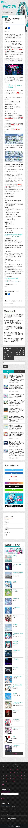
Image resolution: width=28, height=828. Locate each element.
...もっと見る (14, 753)
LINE (14, 489)
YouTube (14, 476)
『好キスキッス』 (17, 728)
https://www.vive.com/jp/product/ (12, 281)
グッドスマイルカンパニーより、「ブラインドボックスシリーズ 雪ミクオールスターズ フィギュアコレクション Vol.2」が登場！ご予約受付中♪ (16, 453)
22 (6, 778)
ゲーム (15, 300)
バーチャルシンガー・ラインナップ (9, 811)
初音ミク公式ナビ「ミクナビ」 (14, 492)
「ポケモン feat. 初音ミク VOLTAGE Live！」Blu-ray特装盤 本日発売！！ (16, 410)
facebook (14, 473)
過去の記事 (7, 532)
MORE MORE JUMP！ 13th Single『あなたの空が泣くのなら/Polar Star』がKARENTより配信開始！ (13, 322)
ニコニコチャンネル (14, 479)
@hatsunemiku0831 (14, 486)
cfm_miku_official (14, 483)
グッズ (6, 524)
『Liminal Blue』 (16, 607)
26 (21, 778)
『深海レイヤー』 (17, 650)
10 (14, 772)
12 (21, 772)
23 (10, 778)
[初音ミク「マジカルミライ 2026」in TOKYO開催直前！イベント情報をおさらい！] (6, 426)
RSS (3, 798)
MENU (5, 2)
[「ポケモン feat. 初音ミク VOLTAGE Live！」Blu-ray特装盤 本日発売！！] (6, 410)
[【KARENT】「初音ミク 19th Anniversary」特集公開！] (6, 396)
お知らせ (7, 522)
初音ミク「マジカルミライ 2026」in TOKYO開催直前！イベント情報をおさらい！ (16, 427)
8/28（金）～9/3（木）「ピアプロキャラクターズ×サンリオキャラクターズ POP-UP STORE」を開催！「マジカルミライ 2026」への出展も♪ (16, 377)
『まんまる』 (16, 667)
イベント (7, 519)
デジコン (5, 16)
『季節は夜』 (16, 659)
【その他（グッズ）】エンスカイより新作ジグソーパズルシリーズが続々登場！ (16, 443)
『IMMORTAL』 (16, 745)
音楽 (6, 534)
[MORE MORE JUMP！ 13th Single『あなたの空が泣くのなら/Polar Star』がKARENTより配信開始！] (6, 417)
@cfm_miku (14, 469)
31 (14, 781)
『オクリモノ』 (16, 598)
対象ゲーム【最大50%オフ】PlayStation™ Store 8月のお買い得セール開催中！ (13, 334)
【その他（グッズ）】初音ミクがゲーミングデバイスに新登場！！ (8, 353)
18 (17, 775)
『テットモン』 (16, 719)
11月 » (3, 784)
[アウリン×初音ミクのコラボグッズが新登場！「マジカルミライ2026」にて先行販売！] (6, 402)
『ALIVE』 (15, 693)
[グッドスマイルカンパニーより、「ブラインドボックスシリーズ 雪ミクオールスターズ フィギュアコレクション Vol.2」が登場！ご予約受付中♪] (6, 451)
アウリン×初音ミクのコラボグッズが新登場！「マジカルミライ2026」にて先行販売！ (16, 402)
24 (14, 778)
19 (21, 775)
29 (6, 781)
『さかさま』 (16, 615)
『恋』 (14, 736)
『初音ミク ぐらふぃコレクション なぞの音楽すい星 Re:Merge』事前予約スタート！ (13, 316)
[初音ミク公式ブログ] (9, 7)
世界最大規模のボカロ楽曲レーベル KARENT (11, 809)
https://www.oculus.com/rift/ (11, 278)
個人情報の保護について (7, 814)
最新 (8, 371)
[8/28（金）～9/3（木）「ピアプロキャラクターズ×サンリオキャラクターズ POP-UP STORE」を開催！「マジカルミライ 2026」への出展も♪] (6, 376)
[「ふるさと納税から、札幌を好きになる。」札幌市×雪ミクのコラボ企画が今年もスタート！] (6, 434)
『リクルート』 (16, 710)
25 (17, 778)
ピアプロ (7, 529)
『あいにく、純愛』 (17, 564)
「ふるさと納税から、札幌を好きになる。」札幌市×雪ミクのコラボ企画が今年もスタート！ (16, 435)
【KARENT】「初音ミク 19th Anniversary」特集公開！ (16, 395)
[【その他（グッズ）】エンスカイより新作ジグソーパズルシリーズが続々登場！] (6, 443)
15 (6, 775)
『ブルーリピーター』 (18, 676)
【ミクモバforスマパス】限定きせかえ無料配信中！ (20, 351)
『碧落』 (15, 581)
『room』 (15, 555)
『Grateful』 (15, 624)
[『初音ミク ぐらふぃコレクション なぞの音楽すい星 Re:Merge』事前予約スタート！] (6, 387)
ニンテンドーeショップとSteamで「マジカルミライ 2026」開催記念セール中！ (13, 328)
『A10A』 (15, 590)
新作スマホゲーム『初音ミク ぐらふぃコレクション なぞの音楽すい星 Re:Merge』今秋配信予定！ (13, 340)
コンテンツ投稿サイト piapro (8, 806)
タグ (19, 371)
